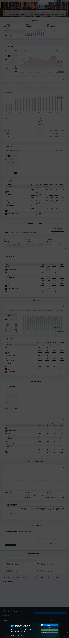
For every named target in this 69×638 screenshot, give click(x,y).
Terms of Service (29, 635)
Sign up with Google (50, 625)
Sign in (26, 626)
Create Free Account (49, 635)
